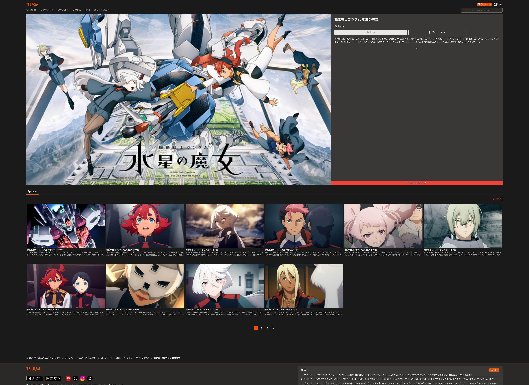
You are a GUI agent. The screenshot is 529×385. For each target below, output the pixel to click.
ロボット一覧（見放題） (111, 357)
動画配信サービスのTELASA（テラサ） (43, 357)
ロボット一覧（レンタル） (138, 357)
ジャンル (69, 357)
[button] (484, 4)
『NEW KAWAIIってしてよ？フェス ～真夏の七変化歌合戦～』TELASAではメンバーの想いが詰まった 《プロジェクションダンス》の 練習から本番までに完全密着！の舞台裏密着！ (393, 374)
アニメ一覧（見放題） (87, 357)
